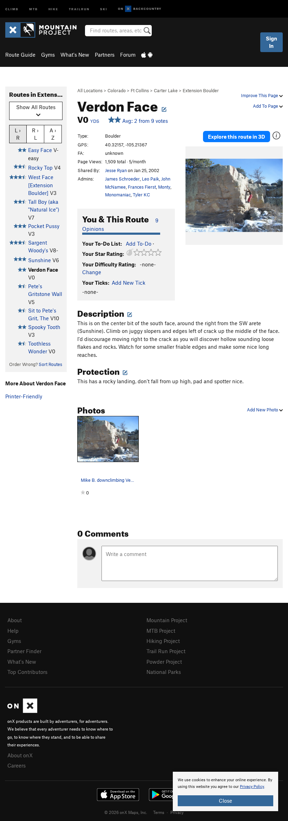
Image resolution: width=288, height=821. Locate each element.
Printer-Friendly (23, 396)
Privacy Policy (252, 786)
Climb (12, 8)
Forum (128, 54)
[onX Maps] (22, 711)
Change (91, 272)
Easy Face (40, 150)
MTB (33, 8)
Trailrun (79, 8)
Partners (104, 54)
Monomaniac (118, 194)
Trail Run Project (165, 651)
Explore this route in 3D (236, 136)
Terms (158, 812)
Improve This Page (260, 95)
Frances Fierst (142, 187)
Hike (53, 8)
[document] (225, 791)
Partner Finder (24, 651)
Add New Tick (128, 282)
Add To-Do (138, 243)
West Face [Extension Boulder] (40, 185)
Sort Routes (50, 364)
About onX (20, 755)
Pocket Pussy (43, 226)
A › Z (53, 134)
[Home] (44, 30)
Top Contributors (27, 672)
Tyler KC (141, 194)
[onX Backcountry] (139, 9)
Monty (164, 187)
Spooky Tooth (44, 327)
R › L (35, 134)
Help (13, 630)
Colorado (116, 90)
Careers (16, 765)
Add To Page (266, 106)
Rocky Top (40, 167)
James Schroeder (122, 179)
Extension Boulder (201, 90)
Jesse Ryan (116, 170)
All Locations (90, 90)
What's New (74, 54)
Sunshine (39, 260)
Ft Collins (140, 90)
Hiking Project (163, 641)
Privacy (177, 812)
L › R (18, 134)
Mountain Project (166, 620)
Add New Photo (263, 409)
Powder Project (164, 661)
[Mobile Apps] (146, 54)
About (14, 620)
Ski (103, 8)
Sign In (271, 42)
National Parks (163, 672)
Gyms (48, 54)
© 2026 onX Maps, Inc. (125, 812)
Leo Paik (150, 179)
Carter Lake (166, 90)
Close (225, 800)
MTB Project (160, 630)
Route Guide (20, 54)
